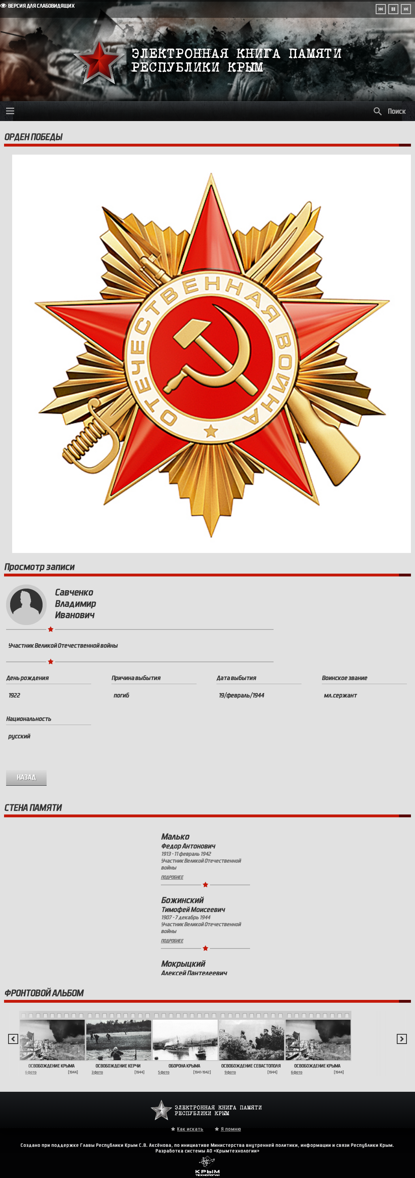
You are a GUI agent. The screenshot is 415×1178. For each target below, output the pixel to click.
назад (26, 777)
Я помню (231, 1129)
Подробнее (172, 877)
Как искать (190, 1129)
